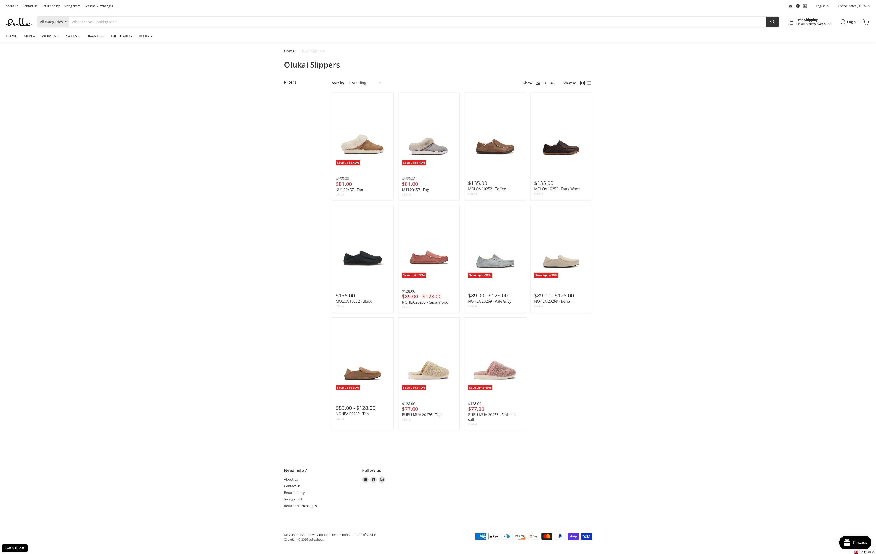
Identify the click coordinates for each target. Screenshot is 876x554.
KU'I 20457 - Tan (349, 189)
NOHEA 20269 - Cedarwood (425, 302)
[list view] (589, 83)
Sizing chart (72, 6)
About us (12, 6)
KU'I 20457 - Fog (415, 189)
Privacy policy (318, 535)
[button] (865, 552)
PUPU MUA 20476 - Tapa (423, 414)
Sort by (338, 83)
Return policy (51, 6)
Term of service (365, 535)
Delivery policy (294, 535)
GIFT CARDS (121, 36)
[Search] (772, 22)
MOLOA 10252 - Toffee (487, 188)
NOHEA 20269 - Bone (552, 301)
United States (852, 6)
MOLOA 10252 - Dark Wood (557, 188)
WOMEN (49, 36)
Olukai (340, 194)
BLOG (144, 36)
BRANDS (94, 36)
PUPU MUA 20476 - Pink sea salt (492, 417)
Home (289, 51)
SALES (72, 36)
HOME (11, 36)
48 (552, 83)
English (821, 6)
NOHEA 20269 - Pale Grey (489, 301)
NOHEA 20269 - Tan (352, 413)
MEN (28, 36)
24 (538, 83)
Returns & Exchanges (98, 6)
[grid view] (582, 83)
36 (545, 83)
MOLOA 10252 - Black (354, 301)
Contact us (30, 6)
